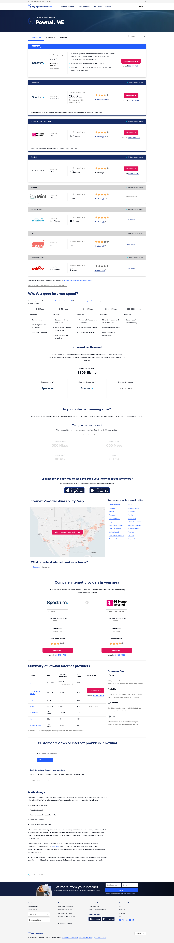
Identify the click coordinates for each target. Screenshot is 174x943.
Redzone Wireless (35, 725)
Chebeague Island (134, 525)
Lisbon (130, 505)
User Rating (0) (100, 270)
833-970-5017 (133, 173)
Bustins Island (114, 532)
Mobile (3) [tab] (63, 38)
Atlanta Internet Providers (65, 923)
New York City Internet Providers (66, 916)
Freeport (112, 508)
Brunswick (131, 511)
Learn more (131, 220)
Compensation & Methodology (70, 937)
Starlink (32, 701)
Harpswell (131, 539)
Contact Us (122, 913)
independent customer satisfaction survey (78, 281)
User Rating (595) (101, 137)
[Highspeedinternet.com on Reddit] (130, 920)
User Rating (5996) (101, 99)
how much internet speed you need (59, 301)
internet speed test (87, 301)
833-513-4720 (133, 100)
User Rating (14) (100, 199)
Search (141, 6)
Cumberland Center (116, 525)
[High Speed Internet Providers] (40, 6)
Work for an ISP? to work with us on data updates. (47, 285)
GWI (31, 719)
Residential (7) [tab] (36, 38)
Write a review (45, 760)
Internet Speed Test (94, 906)
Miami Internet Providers (64, 920)
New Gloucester (115, 529)
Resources (98, 7)
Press (120, 916)
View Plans (129, 95)
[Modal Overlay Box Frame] (87, 889)
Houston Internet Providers (65, 913)
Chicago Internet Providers (65, 909)
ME (35, 875)
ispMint (32, 706)
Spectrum (36, 567)
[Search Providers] (48, 914)
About (120, 906)
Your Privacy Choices (100, 937)
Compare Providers (67, 7)
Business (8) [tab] (50, 38)
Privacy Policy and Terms (85, 937)
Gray (110, 522)
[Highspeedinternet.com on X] (123, 920)
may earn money (34, 1)
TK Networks (34, 712)
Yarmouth (112, 515)
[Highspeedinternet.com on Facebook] (120, 920)
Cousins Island (114, 539)
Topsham (131, 532)
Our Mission (122, 909)
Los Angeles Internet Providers (66, 906)
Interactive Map (67, 532)
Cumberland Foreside (116, 535)
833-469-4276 (134, 137)
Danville (130, 515)
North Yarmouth (114, 505)
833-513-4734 (133, 66)
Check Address (128, 61)
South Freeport (114, 518)
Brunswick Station (134, 529)
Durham (111, 511)
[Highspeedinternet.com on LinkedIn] (133, 920)
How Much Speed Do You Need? (97, 909)
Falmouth (131, 535)
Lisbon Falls (132, 518)
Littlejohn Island (133, 508)
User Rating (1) (100, 222)
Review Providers (84, 7)
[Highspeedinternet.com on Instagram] (127, 920)
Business (108, 7)
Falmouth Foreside (134, 522)
